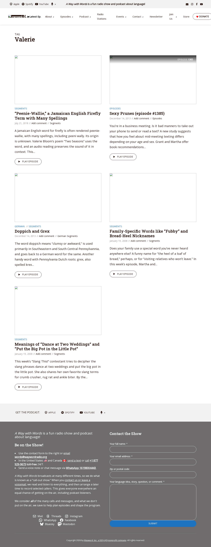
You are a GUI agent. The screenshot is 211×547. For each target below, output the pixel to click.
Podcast (84, 16)
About (48, 16)
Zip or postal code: (120, 469)
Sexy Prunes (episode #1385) (137, 113)
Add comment (39, 123)
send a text (74, 460)
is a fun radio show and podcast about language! (105, 4)
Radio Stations (101, 16)
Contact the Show (126, 433)
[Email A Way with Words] (187, 4)
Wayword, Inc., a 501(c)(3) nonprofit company (105, 540)
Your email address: (121, 456)
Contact (137, 16)
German (20, 226)
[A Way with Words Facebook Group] (196, 4)
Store (186, 16)
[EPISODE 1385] (153, 79)
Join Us (171, 16)
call (87, 460)
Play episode (30, 161)
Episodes (65, 16)
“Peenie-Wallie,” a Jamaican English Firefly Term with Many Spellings (58, 116)
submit (153, 523)
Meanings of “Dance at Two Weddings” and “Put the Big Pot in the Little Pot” (57, 347)
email (42, 455)
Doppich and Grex (32, 231)
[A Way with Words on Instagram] (192, 4)
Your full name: (119, 444)
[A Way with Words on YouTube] (201, 4)
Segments (21, 108)
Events (120, 16)
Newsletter (156, 16)
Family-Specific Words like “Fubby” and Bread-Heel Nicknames (149, 234)
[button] (34, 16)
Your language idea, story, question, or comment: (137, 481)
